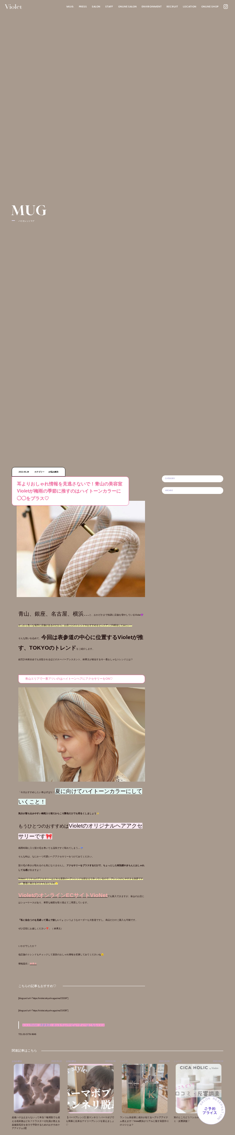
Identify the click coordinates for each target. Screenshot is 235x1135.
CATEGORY (170, 478)
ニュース (106, 1061)
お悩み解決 (53, 1061)
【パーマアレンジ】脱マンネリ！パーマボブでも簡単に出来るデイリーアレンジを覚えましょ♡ (72, 1121)
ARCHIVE (169, 490)
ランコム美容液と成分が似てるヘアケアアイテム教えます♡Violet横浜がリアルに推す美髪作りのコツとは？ (126, 1121)
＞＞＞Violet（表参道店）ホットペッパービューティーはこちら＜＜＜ (63, 1025)
